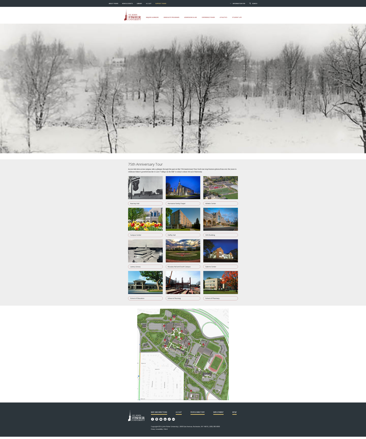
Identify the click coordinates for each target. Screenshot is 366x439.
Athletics (223, 17)
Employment (218, 412)
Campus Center (135, 235)
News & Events (127, 3)
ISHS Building (210, 235)
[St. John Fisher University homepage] (133, 15)
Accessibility (159, 429)
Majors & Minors (152, 17)
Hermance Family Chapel (176, 203)
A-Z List (148, 3)
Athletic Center (210, 203)
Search (254, 3)
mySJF (234, 412)
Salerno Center (210, 267)
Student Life (237, 17)
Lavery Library (135, 267)
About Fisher (113, 3)
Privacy (153, 429)
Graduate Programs (171, 17)
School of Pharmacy (212, 298)
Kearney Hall (134, 203)
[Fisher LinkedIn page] (165, 419)
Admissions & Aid (190, 17)
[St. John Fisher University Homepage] (136, 415)
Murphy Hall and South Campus (179, 267)
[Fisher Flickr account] (173, 419)
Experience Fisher (208, 17)
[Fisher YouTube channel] (160, 419)
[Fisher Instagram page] (156, 419)
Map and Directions (159, 412)
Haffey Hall (172, 235)
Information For (239, 3)
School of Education (137, 298)
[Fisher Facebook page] (152, 419)
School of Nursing (174, 298)
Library (139, 3)
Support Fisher (160, 3)
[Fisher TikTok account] (169, 419)
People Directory (198, 412)
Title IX (166, 429)
